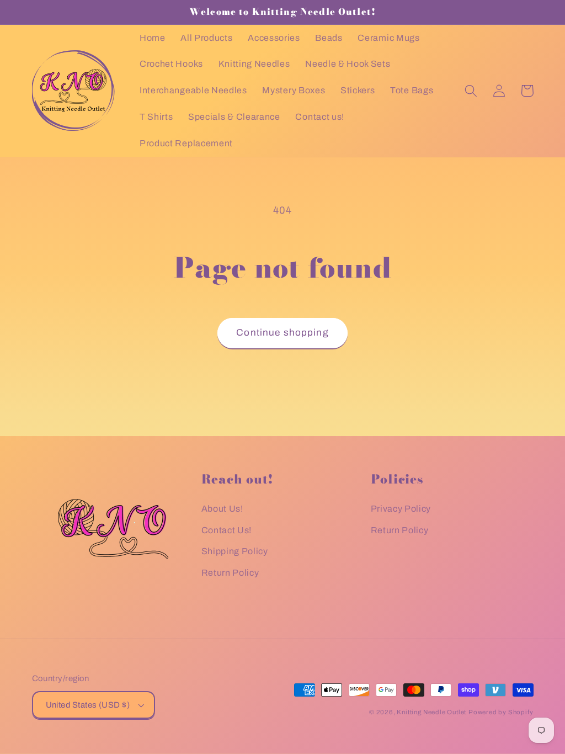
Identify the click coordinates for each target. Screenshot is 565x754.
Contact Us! (226, 530)
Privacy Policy (401, 508)
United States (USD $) (88, 704)
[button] (471, 91)
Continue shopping (282, 332)
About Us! (222, 508)
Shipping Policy (234, 551)
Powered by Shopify (501, 712)
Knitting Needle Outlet (431, 712)
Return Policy (230, 572)
